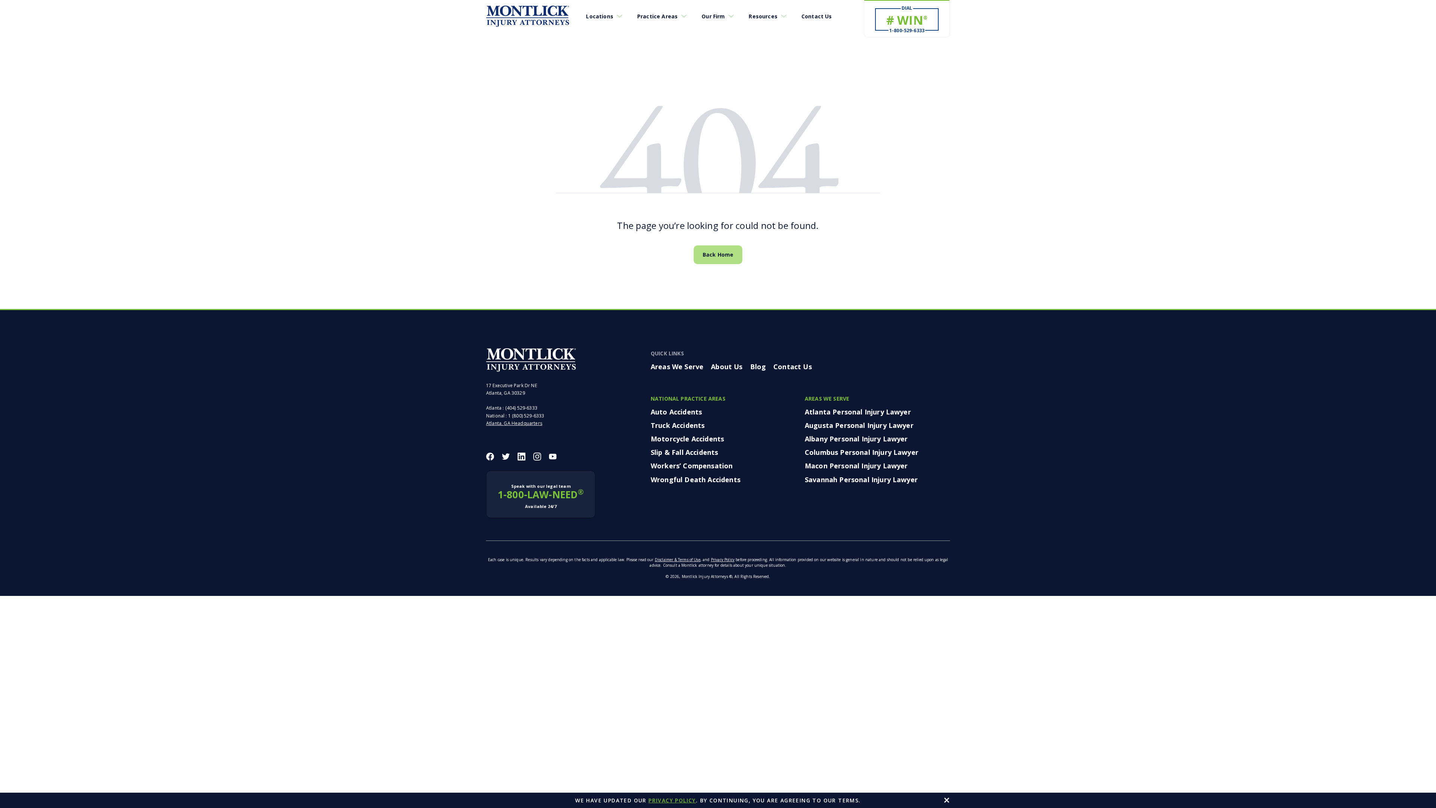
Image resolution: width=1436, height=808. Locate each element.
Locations (599, 16)
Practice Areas (657, 16)
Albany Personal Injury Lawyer (856, 438)
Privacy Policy (722, 559)
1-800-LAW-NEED (541, 496)
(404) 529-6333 (521, 408)
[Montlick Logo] (527, 16)
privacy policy (672, 800)
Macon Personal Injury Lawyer (856, 465)
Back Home (718, 254)
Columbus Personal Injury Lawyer (861, 452)
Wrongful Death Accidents (695, 479)
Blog (758, 366)
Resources (763, 16)
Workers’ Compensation (692, 465)
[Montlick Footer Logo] (531, 359)
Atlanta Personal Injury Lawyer (858, 411)
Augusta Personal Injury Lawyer (859, 425)
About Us (726, 366)
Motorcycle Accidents (687, 438)
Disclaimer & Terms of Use (677, 559)
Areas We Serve (677, 366)
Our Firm (713, 16)
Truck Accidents (678, 425)
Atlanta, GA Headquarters (514, 423)
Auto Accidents (676, 411)
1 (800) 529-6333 (526, 416)
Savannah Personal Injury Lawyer (861, 479)
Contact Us (816, 16)
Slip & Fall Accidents (684, 452)
